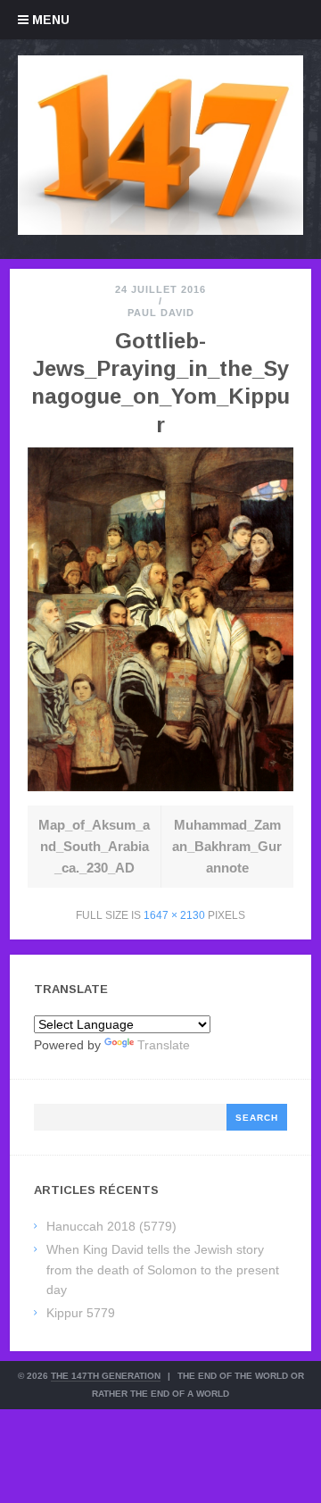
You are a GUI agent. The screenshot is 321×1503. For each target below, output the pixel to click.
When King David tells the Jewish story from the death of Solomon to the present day (162, 1269)
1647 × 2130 (174, 915)
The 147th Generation (105, 1376)
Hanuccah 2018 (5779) (111, 1226)
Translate (163, 1045)
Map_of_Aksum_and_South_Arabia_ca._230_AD (94, 846)
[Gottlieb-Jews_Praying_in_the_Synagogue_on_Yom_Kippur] (160, 786)
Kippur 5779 (80, 1313)
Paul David (161, 312)
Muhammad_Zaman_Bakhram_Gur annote (227, 846)
